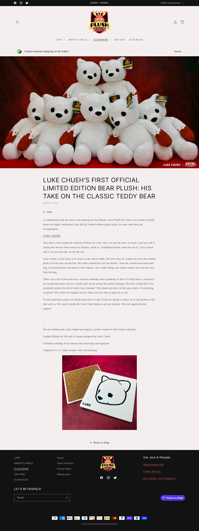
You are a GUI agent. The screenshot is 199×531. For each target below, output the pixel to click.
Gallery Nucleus (152, 471)
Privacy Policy (64, 469)
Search (60, 458)
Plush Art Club (94, 524)
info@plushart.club (153, 464)
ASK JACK (19, 474)
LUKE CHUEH (51, 235)
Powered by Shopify (109, 524)
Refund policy (64, 474)
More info (178, 51)
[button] (17, 22)
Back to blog (101, 442)
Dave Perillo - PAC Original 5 (159, 478)
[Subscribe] (66, 497)
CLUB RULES (21, 480)
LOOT (17, 458)
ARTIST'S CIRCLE (23, 463)
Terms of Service (65, 463)
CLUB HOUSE (21, 469)
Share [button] (49, 212)
